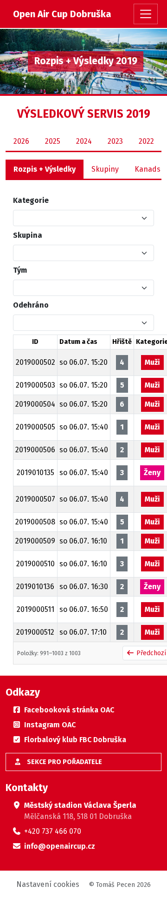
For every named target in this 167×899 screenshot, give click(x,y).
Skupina (27, 235)
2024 (84, 141)
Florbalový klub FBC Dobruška (75, 739)
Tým (20, 270)
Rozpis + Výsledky (44, 169)
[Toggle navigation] (146, 14)
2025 (52, 141)
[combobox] (78, 218)
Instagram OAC (50, 724)
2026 (21, 141)
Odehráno (31, 305)
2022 (146, 141)
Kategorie (31, 200)
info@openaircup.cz (59, 846)
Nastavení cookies (47, 884)
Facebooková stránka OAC (69, 709)
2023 (115, 141)
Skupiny (105, 169)
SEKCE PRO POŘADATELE (64, 762)
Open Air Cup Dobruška (62, 14)
